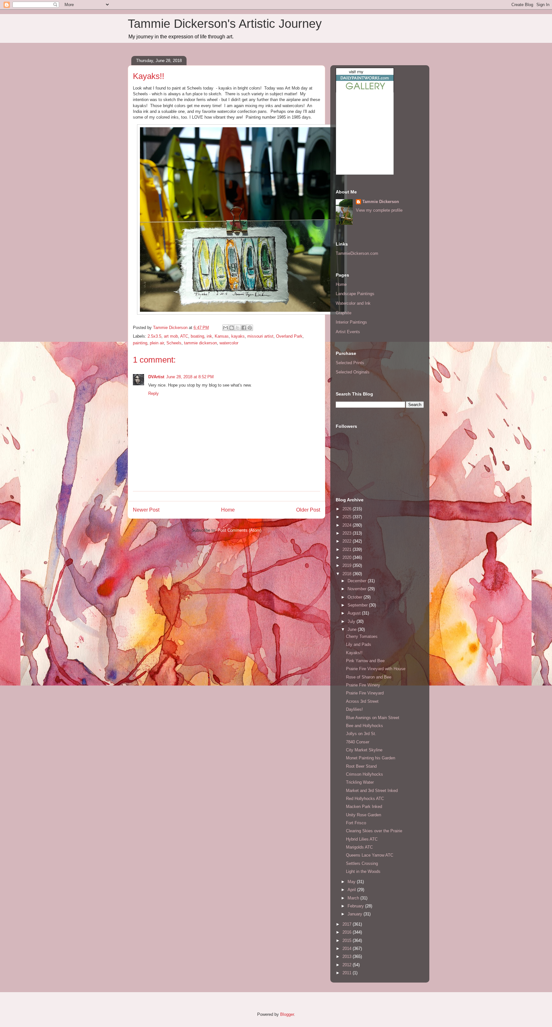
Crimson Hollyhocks (364, 774)
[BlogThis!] (231, 328)
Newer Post (146, 510)
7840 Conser (357, 742)
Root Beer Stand (361, 766)
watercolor (228, 343)
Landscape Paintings (355, 293)
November (358, 588)
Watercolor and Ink (353, 303)
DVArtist (156, 376)
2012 (347, 964)
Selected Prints (350, 362)
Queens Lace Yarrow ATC (369, 855)
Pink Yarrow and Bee (365, 660)
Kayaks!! (354, 652)
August (355, 613)
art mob (171, 336)
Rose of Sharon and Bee (368, 677)
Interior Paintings (351, 322)
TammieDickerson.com (357, 253)
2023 (347, 533)
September (358, 605)
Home (228, 510)
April (352, 889)
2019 (347, 565)
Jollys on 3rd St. (361, 733)
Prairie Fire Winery (363, 685)
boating (197, 336)
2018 (347, 573)
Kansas (222, 336)
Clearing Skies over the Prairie (374, 830)
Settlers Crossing (362, 863)
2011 (347, 972)
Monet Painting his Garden (370, 758)
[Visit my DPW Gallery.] (365, 91)
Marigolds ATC (359, 847)
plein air (157, 343)
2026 (347, 508)
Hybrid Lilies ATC (362, 839)
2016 (347, 932)
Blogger (287, 1014)
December (358, 580)
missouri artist (260, 336)
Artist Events (348, 331)
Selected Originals (353, 372)
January (356, 914)
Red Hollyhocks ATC (365, 798)
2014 (347, 948)
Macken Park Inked (364, 806)
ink (209, 336)
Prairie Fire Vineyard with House (375, 668)
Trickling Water (360, 782)
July (352, 621)
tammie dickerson (200, 343)
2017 (347, 924)
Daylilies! (354, 709)
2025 (347, 516)
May (352, 881)
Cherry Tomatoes (362, 636)
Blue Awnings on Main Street (372, 717)
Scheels (173, 343)
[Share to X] (237, 328)
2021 (347, 549)
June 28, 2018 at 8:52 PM (190, 376)
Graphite (343, 312)
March (354, 898)
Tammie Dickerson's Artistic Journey (225, 23)
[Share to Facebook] (244, 328)
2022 (347, 541)
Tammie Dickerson (380, 201)
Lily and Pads (358, 644)
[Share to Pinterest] (250, 328)
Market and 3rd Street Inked (372, 790)
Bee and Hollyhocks (364, 725)
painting (140, 343)
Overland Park (289, 336)
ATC (184, 336)
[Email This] (225, 328)
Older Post (308, 510)
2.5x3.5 (154, 336)
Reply (153, 393)
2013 (347, 956)
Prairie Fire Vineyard (365, 693)
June (353, 629)
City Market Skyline (364, 750)
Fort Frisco (356, 822)
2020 (347, 557)
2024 (347, 525)
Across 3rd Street (362, 701)
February (356, 906)
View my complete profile (379, 210)
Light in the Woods (363, 871)
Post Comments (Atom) (239, 530)
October (356, 597)
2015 (347, 940)
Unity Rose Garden (363, 814)
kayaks (238, 336)
